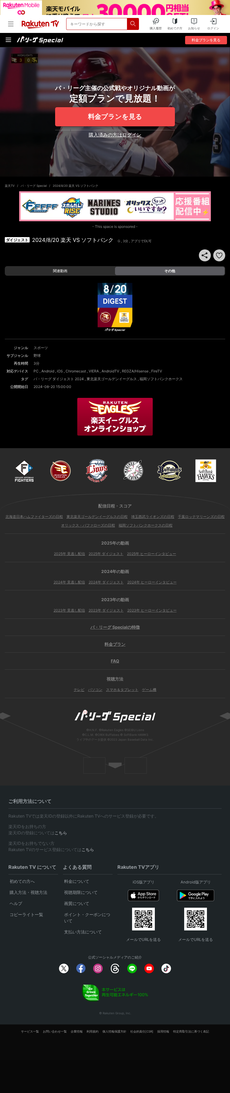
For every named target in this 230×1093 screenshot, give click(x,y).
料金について (76, 881)
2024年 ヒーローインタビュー (152, 582)
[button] (219, 255)
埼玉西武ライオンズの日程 (152, 516)
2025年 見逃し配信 (69, 553)
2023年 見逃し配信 (69, 610)
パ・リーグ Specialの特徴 (115, 627)
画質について (76, 903)
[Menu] (8, 40)
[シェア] (205, 255)
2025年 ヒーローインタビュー (151, 553)
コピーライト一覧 (26, 914)
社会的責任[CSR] (141, 1031)
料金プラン (115, 644)
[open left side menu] (11, 24)
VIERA (94, 371)
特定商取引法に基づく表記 (191, 1031)
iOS (60, 371)
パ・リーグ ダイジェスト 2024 (59, 379)
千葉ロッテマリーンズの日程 (201, 516)
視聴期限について (81, 892)
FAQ (115, 660)
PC (36, 371)
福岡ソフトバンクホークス (161, 379)
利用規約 (93, 1031)
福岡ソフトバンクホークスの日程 (145, 525)
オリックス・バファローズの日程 (88, 525)
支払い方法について (83, 931)
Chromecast (76, 371)
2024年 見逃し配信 (69, 582)
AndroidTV (110, 371)
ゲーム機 (149, 689)
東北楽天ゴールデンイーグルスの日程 (97, 516)
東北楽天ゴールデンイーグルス (112, 379)
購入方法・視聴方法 (28, 892)
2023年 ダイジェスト (106, 610)
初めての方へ (22, 881)
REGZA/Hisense (135, 371)
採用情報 (163, 1031)
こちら (61, 832)
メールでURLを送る (143, 939)
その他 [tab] (169, 271)
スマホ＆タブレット (122, 689)
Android (47, 371)
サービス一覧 (30, 1031)
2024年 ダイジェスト (106, 582)
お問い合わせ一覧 (55, 1031)
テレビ (79, 689)
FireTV (156, 371)
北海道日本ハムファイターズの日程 (34, 516)
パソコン (95, 689)
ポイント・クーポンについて (87, 917)
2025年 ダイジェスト (106, 553)
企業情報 (77, 1031)
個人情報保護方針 (114, 1031)
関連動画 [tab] (60, 271)
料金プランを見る (115, 116)
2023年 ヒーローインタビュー (152, 610)
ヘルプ (16, 903)
